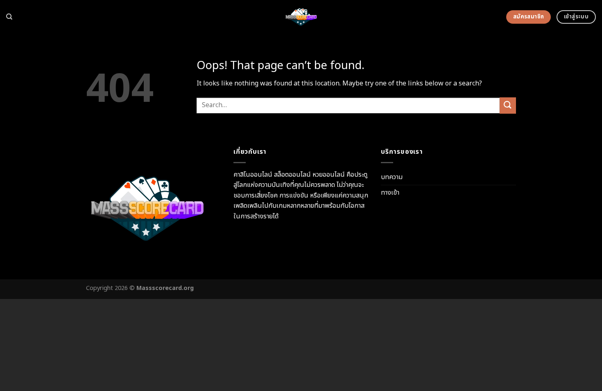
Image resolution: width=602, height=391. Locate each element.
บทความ (392, 177)
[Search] (9, 17)
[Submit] (508, 105)
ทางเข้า (390, 193)
